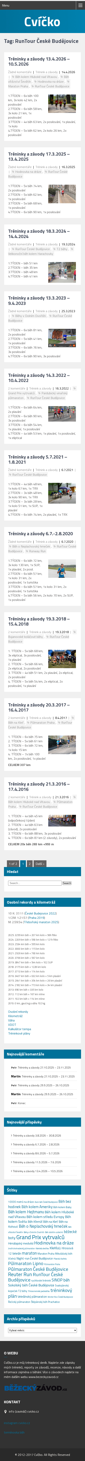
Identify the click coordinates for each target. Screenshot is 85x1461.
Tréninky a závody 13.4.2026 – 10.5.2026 (39, 61)
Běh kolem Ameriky (37, 1206)
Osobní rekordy (18, 1011)
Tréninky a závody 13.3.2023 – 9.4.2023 (39, 300)
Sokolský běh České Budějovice (31, 1285)
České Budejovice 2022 (40, 913)
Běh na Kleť (50, 1221)
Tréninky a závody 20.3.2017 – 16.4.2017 (39, 707)
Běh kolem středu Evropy (45, 1216)
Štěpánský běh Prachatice (45, 1302)
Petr (14, 1067)
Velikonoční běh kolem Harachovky (30, 253)
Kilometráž (15, 1016)
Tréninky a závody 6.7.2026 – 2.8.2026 (36, 1144)
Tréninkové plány (19, 1033)
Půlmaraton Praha (42, 722)
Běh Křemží (35, 1221)
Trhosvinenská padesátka (39, 1291)
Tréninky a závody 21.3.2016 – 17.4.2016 (39, 786)
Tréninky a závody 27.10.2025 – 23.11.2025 (44, 1067)
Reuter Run (20, 1274)
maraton (29, 1253)
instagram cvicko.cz (17, 1422)
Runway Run (37, 551)
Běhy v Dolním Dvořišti (30, 315)
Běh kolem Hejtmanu (26, 1212)
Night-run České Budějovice (34, 1258)
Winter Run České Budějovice (60, 1296)
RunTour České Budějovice (52, 86)
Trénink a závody (46, 72)
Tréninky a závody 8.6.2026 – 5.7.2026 (36, 1153)
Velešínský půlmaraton (32, 1296)
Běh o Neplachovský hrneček (31, 546)
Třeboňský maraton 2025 (41, 922)
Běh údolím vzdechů (54, 1232)
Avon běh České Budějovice (46, 1202)
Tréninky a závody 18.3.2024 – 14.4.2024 (39, 233)
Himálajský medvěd (20, 1243)
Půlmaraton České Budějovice (38, 1269)
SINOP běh (61, 1280)
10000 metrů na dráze (21, 1202)
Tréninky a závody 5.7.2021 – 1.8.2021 (37, 459)
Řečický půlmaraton (19, 1302)
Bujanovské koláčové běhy (25, 636)
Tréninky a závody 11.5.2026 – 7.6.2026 (37, 1162)
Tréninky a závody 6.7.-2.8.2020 (40, 533)
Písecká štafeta (60, 1258)
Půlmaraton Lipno (25, 1263)
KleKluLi (55, 1248)
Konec (22, 1103)
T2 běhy (62, 249)
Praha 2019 (36, 917)
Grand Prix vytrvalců (40, 1237)
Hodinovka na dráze (51, 81)
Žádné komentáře (20, 72)
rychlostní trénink (41, 1280)
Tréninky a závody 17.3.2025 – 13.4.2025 (39, 156)
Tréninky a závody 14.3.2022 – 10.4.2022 (39, 378)
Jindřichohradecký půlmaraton (21, 1248)
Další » (40, 863)
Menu (5, 5)
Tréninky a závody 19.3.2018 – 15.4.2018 (39, 621)
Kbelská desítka (42, 1248)
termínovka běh (14, 1432)
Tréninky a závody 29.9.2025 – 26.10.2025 (43, 1085)
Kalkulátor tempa (19, 1029)
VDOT (12, 1024)
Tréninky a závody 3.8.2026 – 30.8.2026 (37, 1135)
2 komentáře (16, 388)
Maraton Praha (46, 1254)
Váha (11, 1020)
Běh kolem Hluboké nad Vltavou (36, 76)
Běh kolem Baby (62, 1207)
